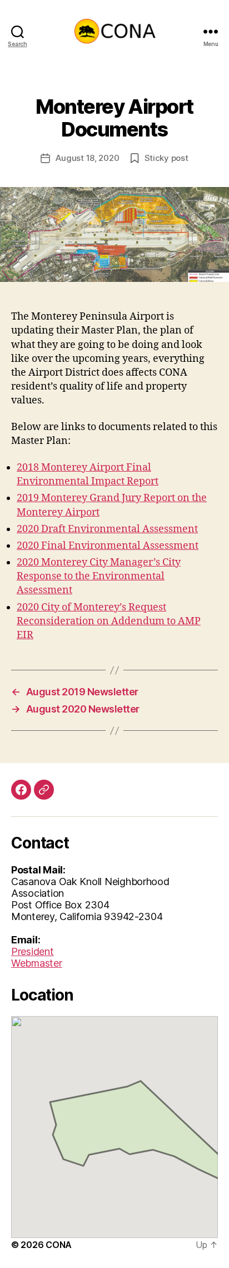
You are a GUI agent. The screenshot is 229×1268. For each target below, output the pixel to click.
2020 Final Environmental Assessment (107, 545)
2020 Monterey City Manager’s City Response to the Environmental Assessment (99, 576)
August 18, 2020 (87, 158)
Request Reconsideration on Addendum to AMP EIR (109, 621)
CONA (59, 1244)
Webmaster (36, 963)
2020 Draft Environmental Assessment (107, 529)
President (32, 951)
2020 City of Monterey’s (71, 607)
